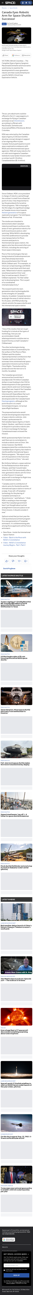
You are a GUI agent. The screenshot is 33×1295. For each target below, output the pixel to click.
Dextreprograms (8, 401)
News (4, 24)
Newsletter (27, 55)
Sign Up (16, 1275)
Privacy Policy (18, 1282)
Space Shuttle (13, 8)
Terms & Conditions (10, 1283)
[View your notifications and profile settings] (26, 3)
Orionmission (19, 121)
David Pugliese (13, 23)
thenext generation (9, 212)
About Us (5, 1247)
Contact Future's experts (9, 1251)
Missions (4, 8)
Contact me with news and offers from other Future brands (16, 1270)
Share (6, 55)
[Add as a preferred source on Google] (8, 1240)
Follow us (17, 55)
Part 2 (23, 545)
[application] (16, 176)
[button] (30, 3)
